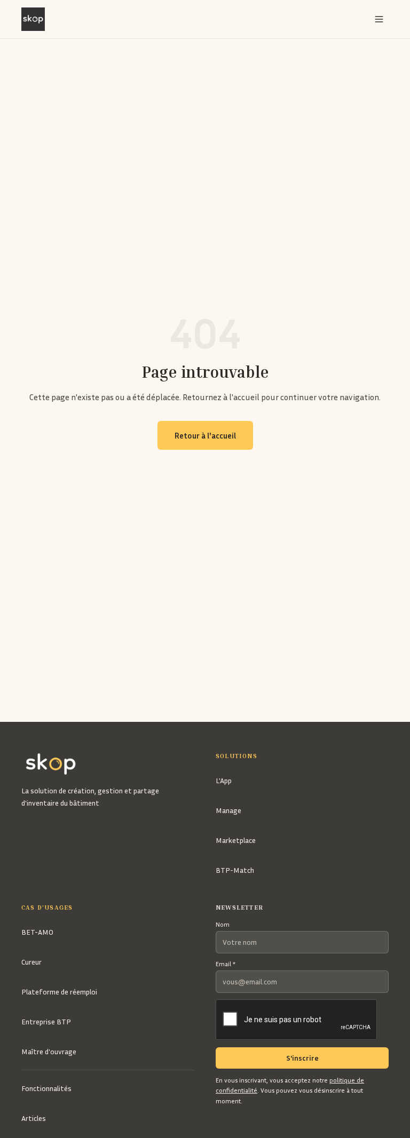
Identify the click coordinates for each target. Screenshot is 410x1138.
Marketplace (236, 840)
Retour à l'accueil (205, 435)
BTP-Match (235, 869)
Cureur (31, 961)
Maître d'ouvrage (48, 1051)
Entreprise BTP (46, 1021)
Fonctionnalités (46, 1088)
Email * (225, 964)
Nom (223, 924)
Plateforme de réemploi (59, 991)
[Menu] (379, 19)
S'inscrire (302, 1057)
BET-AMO (37, 931)
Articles (33, 1118)
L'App (224, 780)
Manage (228, 810)
